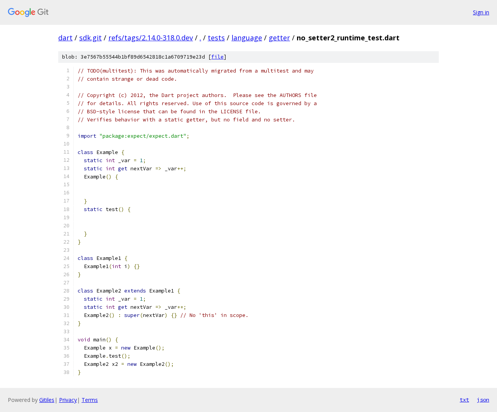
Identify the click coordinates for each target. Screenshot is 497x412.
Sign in (481, 12)
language (246, 37)
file (217, 57)
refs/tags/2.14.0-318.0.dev (150, 37)
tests (216, 37)
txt (464, 399)
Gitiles (46, 399)
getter (279, 37)
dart (65, 37)
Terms (90, 399)
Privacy (68, 399)
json (483, 399)
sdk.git (90, 37)
